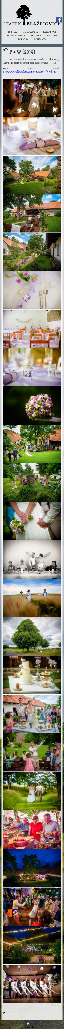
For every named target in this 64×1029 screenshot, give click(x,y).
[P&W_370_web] (32, 598)
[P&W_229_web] (32, 675)
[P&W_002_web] (32, 213)
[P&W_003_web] (32, 252)
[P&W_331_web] (32, 906)
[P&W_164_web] (32, 559)
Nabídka (13, 31)
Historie (51, 35)
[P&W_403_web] (32, 868)
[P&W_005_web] (32, 175)
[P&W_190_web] (32, 791)
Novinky (36, 35)
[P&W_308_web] (32, 983)
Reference (49, 31)
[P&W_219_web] (32, 636)
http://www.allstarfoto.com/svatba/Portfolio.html (29, 71)
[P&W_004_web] (32, 329)
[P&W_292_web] (32, 405)
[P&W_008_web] (32, 136)
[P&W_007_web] (32, 290)
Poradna (23, 39)
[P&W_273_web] (32, 752)
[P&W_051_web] (32, 444)
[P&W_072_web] (32, 521)
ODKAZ (55, 1004)
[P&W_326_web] (32, 829)
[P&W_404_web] (32, 945)
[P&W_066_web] (32, 482)
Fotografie (30, 31)
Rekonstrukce (16, 35)
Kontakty (40, 39)
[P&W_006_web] (32, 367)
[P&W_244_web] (32, 714)
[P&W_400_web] (32, 98)
